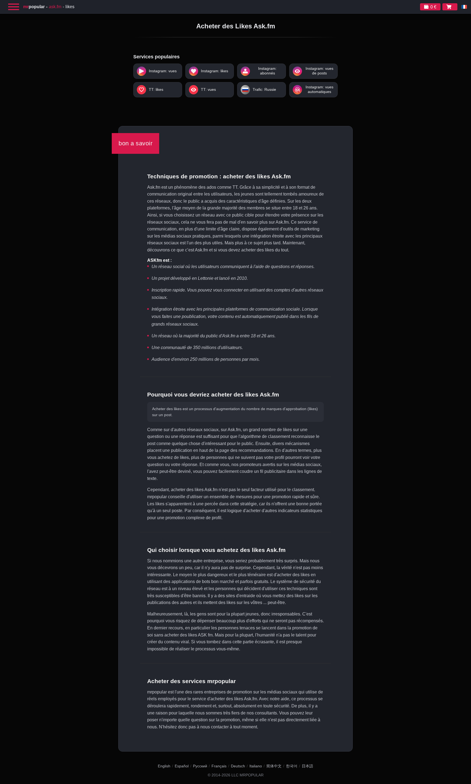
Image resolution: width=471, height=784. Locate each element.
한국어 (291, 766)
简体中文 (274, 766)
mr (34, 6)
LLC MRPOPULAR (247, 775)
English (164, 766)
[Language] (464, 7)
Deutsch (238, 766)
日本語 (307, 766)
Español (182, 766)
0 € (433, 7)
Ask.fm (55, 6)
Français (219, 766)
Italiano (255, 766)
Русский (200, 766)
